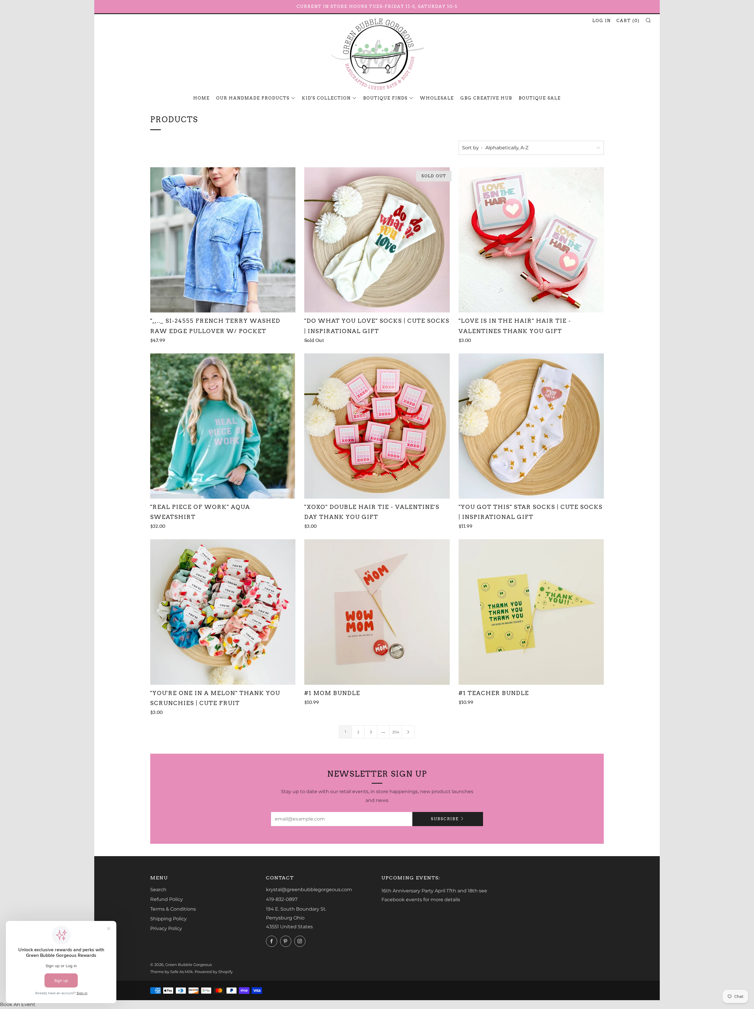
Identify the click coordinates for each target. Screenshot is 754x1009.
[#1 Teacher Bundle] (531, 611)
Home (201, 98)
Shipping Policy (168, 919)
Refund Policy (166, 899)
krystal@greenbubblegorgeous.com (309, 889)
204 (395, 732)
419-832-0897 (281, 899)
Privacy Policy (166, 928)
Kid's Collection (326, 98)
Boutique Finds (385, 98)
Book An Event (17, 1004)
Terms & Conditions (173, 909)
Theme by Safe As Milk (171, 972)
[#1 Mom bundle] (376, 611)
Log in (601, 20)
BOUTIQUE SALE (540, 98)
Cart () (628, 20)
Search (158, 889)
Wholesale (437, 98)
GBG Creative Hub (486, 98)
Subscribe (445, 819)
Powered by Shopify (214, 972)
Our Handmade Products (253, 98)
